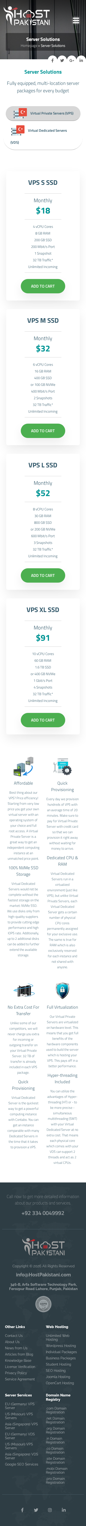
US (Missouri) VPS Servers (19, 1416)
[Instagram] (50, 1510)
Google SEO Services (21, 1464)
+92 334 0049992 (43, 1213)
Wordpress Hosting (61, 1346)
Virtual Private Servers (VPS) (51, 113)
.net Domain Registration (55, 1420)
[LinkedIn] (64, 1510)
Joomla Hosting (58, 1377)
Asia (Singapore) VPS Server (21, 1426)
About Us (12, 1342)
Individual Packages (61, 1352)
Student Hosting (58, 1364)
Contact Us (14, 1336)
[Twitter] (36, 1510)
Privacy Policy (16, 1373)
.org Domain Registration (55, 1430)
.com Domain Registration (56, 1410)
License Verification (20, 1367)
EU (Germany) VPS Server (20, 1406)
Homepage (29, 45)
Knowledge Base (18, 1360)
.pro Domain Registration (55, 1480)
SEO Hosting (56, 1371)
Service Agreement (20, 1379)
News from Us (16, 1348)
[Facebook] (22, 1510)
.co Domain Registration (55, 1450)
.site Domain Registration (55, 1460)
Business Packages (61, 1358)
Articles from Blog (19, 1354)
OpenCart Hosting (60, 1383)
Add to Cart (43, 286)
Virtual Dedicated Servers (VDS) (39, 136)
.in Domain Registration (55, 1440)
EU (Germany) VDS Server (20, 1436)
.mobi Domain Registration (56, 1470)
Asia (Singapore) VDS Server (21, 1456)
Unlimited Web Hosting (58, 1337)
